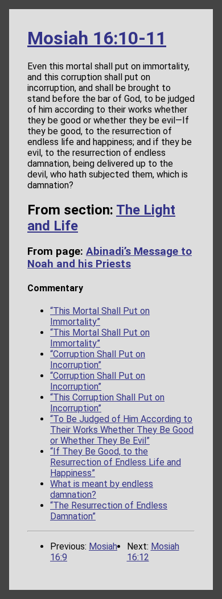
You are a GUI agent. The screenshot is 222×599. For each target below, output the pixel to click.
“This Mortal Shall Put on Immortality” (100, 316)
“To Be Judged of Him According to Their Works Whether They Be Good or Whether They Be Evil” (122, 430)
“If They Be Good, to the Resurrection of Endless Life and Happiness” (115, 462)
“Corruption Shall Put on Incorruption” (97, 359)
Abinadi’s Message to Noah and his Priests (109, 257)
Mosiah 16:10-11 (96, 38)
